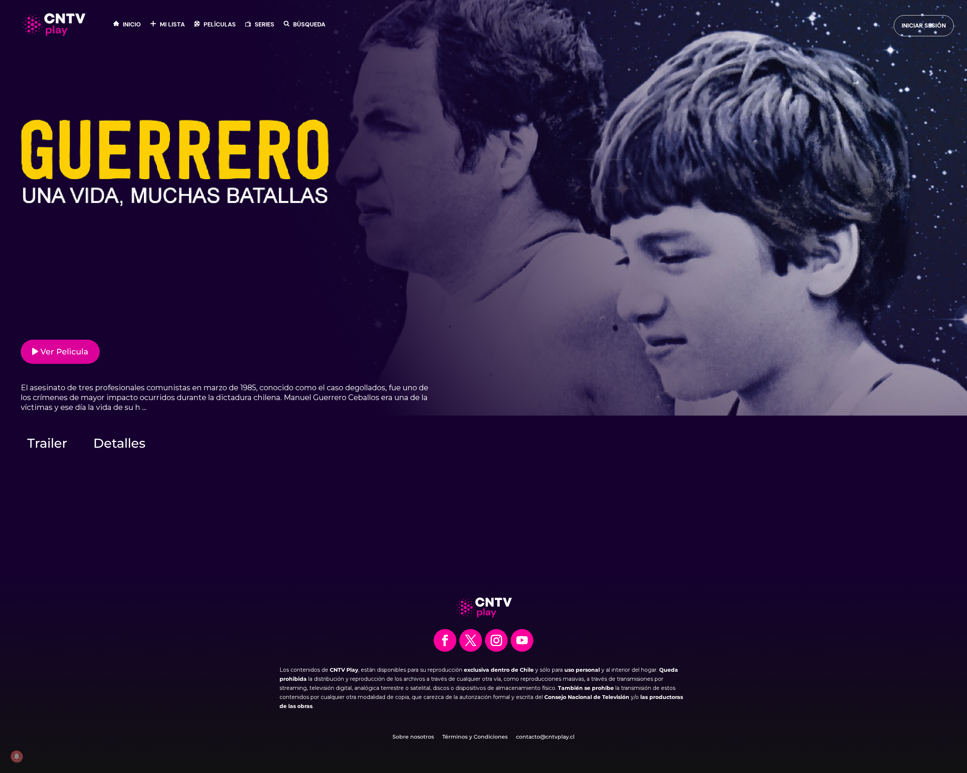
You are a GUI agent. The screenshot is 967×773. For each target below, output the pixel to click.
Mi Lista (172, 25)
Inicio (132, 25)
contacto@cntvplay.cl (545, 737)
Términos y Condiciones (475, 737)
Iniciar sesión (924, 25)
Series (264, 25)
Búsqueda (309, 25)
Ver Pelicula (63, 351)
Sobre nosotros (413, 737)
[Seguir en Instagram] (496, 640)
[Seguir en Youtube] (522, 640)
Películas (220, 25)
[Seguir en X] (470, 640)
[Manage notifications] (17, 756)
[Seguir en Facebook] (445, 640)
